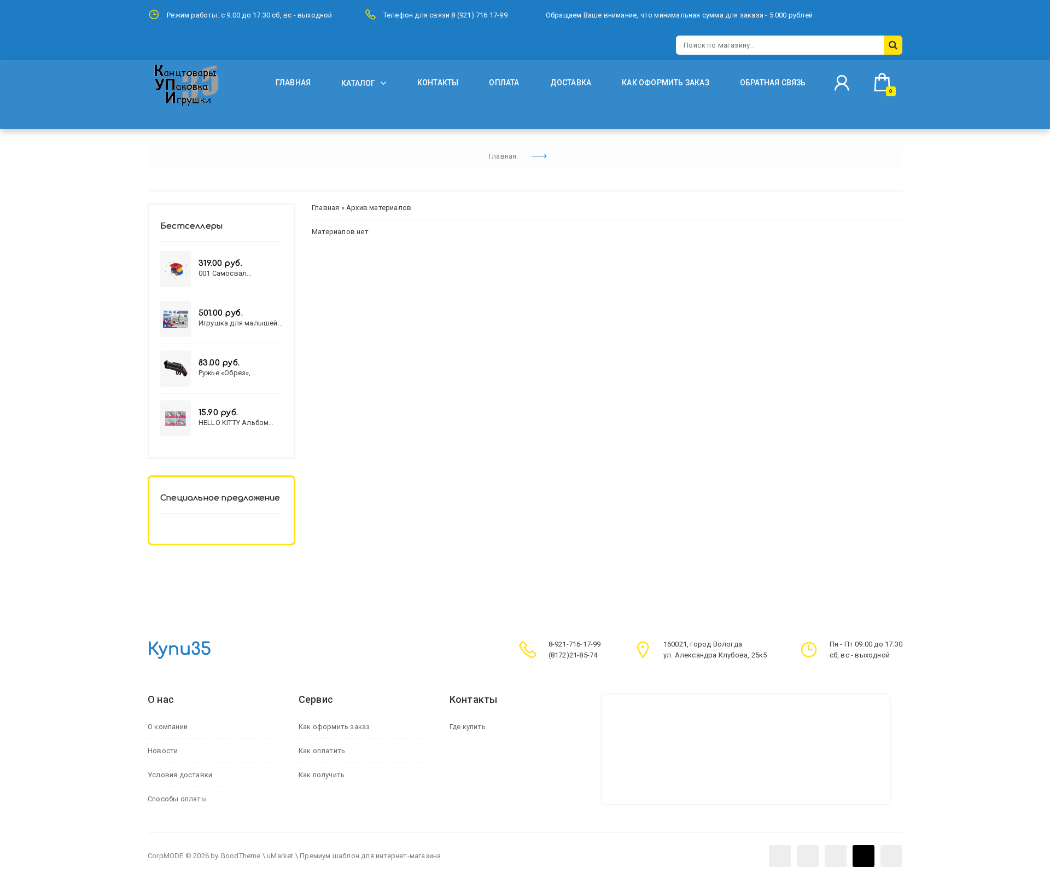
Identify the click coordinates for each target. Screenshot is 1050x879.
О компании (168, 727)
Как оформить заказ (334, 727)
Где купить (468, 727)
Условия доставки (180, 775)
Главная (325, 207)
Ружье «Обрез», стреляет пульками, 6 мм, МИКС (236, 373)
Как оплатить (322, 751)
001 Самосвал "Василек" (223, 273)
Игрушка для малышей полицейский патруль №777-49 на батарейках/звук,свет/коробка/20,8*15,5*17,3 (240, 323)
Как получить (322, 775)
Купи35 (179, 650)
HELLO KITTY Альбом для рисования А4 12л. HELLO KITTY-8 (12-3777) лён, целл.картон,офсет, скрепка (241, 422)
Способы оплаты (177, 799)
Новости (163, 751)
